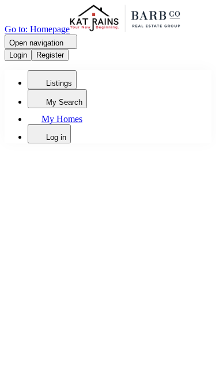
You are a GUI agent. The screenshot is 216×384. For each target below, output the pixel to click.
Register (50, 55)
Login (18, 55)
